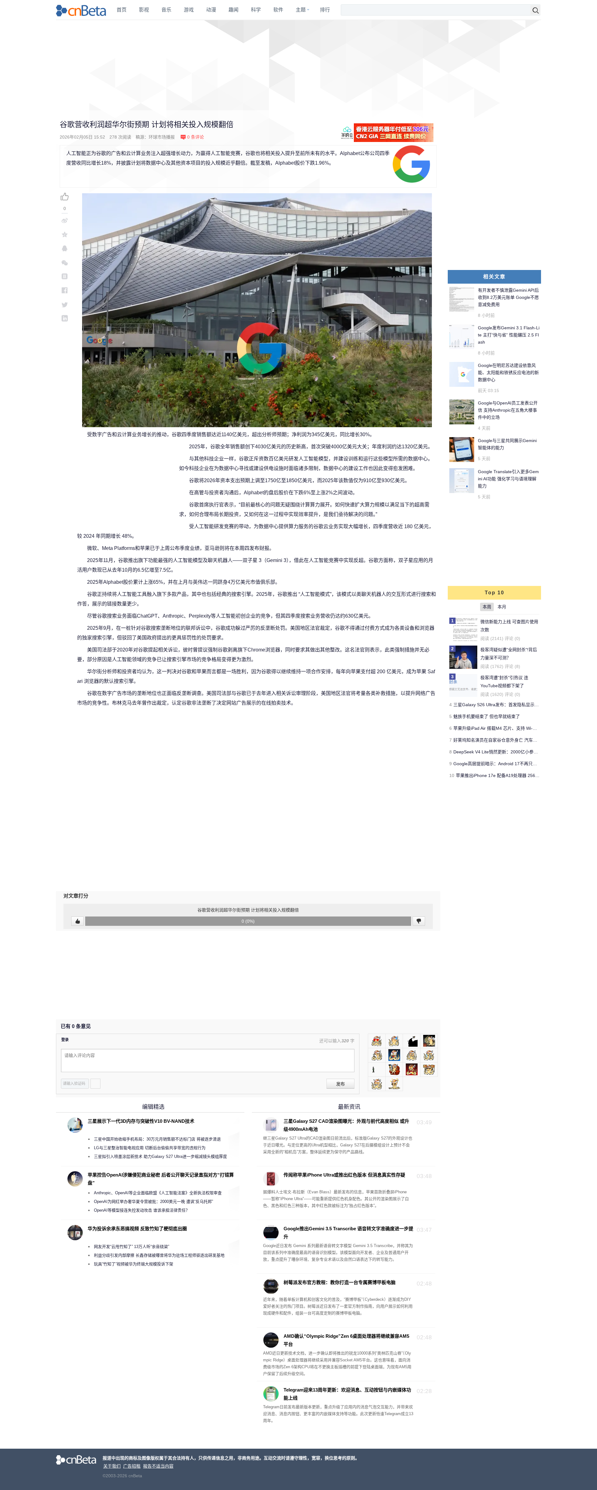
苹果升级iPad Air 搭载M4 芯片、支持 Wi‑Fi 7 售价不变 (506, 728)
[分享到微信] (64, 262)
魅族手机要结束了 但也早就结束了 (486, 716)
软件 (278, 9)
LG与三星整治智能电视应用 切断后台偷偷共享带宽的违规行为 (150, 1147)
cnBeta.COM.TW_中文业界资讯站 (81, 10)
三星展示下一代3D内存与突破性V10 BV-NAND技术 (141, 1121)
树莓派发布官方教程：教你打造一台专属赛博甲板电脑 (340, 1282)
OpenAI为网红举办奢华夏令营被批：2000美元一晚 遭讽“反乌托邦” (153, 1201)
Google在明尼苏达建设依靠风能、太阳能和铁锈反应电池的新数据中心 (508, 372)
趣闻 (233, 9)
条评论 (195, 137)
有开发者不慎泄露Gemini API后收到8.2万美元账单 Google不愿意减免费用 (508, 297)
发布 (340, 1083)
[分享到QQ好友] (64, 248)
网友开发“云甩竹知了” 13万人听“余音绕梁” (131, 1246)
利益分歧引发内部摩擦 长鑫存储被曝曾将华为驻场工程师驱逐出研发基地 (159, 1255)
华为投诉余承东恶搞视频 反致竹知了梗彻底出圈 (137, 1228)
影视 (144, 9)
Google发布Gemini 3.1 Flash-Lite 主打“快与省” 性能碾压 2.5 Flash (508, 335)
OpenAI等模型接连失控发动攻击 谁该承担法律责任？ (142, 1210)
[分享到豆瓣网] (64, 276)
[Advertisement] (298, 65)
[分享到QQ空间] (64, 234)
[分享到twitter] (64, 304)
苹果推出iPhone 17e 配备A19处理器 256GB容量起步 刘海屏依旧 (519, 775)
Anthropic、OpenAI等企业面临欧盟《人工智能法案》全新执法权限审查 (158, 1193)
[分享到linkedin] (64, 318)
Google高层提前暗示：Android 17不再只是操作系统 (503, 763)
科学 (256, 9)
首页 (122, 9)
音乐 (166, 9)
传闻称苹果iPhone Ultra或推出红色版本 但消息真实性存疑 (344, 1174)
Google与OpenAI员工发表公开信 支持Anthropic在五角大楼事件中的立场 (508, 410)
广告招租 (132, 1466)
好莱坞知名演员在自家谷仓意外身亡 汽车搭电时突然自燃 (508, 740)
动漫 (211, 9)
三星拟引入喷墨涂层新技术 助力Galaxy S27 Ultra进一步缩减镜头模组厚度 (160, 1156)
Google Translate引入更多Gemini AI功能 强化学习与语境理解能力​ (508, 478)
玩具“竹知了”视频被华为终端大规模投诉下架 (133, 1264)
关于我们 (112, 1466)
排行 (325, 9)
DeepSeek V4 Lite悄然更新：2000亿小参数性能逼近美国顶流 (513, 751)
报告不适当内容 (158, 1466)
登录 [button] (65, 1040)
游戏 (189, 9)
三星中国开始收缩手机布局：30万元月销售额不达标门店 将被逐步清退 (157, 1139)
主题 (301, 9)
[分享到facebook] (64, 290)
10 (451, 775)
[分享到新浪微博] (64, 220)
